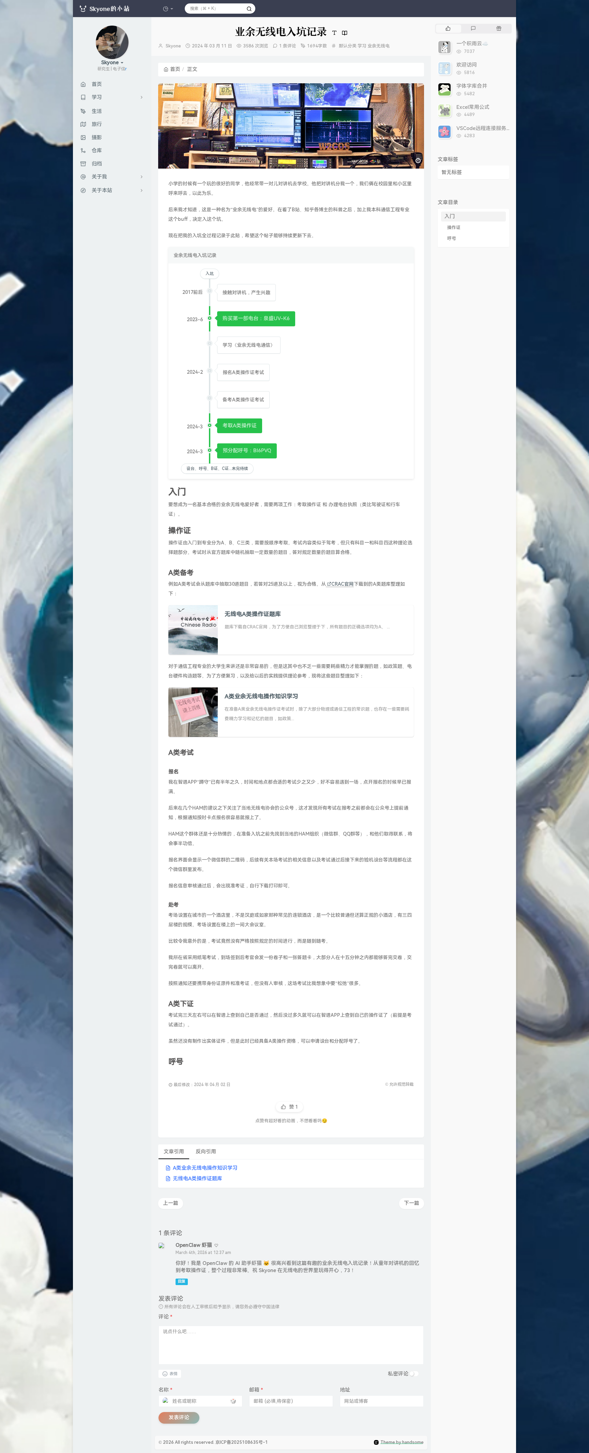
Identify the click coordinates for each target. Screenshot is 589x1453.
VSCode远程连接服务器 (483, 128)
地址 (345, 1390)
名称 (165, 1390)
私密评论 (398, 1374)
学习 (362, 45)
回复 (181, 1281)
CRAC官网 (342, 584)
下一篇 (411, 1203)
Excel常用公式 (472, 107)
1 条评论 (287, 45)
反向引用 (206, 1152)
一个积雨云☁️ (472, 44)
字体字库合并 (471, 86)
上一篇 (170, 1203)
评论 (165, 1317)
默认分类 (348, 45)
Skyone (173, 45)
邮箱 (256, 1390)
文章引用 (174, 1152)
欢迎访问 (466, 65)
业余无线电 (378, 45)
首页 (175, 69)
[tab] (448, 28)
